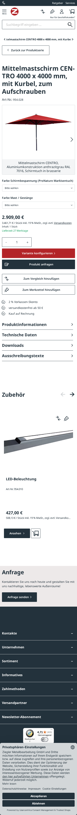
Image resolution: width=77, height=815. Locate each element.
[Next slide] (72, 39)
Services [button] (70, 3)
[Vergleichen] (43, 11)
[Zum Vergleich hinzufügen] (58, 418)
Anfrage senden (18, 597)
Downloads (13, 345)
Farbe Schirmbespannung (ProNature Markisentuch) (37, 181)
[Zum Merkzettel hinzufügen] (66, 418)
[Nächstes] (72, 139)
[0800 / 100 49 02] (4, 3)
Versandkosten (63, 223)
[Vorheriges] (63, 394)
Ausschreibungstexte (23, 355)
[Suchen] (70, 24)
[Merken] (52, 11)
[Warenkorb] (71, 11)
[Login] (62, 11)
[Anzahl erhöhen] (27, 242)
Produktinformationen (24, 324)
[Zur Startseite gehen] (24, 11)
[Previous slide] (4, 39)
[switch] (44, 739)
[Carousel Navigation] (67, 394)
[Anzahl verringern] (6, 242)
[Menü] (4, 11)
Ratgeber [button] (57, 3)
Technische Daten (19, 334)
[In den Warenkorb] (35, 533)
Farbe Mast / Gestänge (17, 198)
